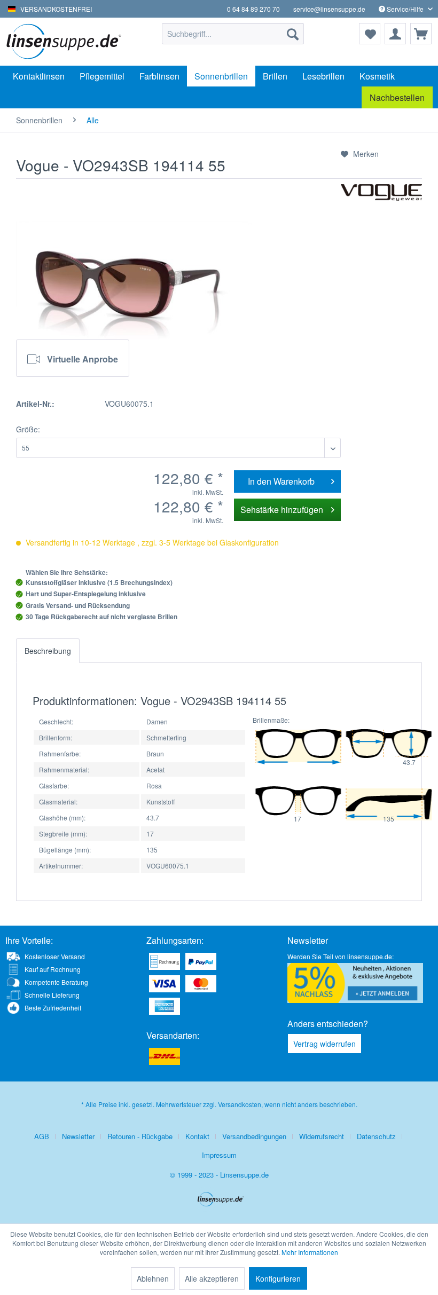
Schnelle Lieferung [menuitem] (52, 994)
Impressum (219, 1155)
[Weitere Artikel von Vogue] (381, 203)
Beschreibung (48, 650)
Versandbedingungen (254, 1136)
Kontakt (197, 1136)
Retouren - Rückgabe (140, 1136)
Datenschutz (376, 1136)
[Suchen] (292, 33)
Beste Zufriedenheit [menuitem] (53, 1007)
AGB (41, 1136)
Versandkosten (239, 1104)
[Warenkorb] (421, 33)
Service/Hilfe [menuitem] (405, 8)
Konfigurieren (278, 1278)
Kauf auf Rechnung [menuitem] (53, 969)
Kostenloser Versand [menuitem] (55, 956)
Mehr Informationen (309, 1252)
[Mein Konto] (395, 33)
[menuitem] (233, 33)
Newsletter (78, 1136)
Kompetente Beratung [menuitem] (56, 981)
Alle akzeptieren (212, 1278)
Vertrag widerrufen (324, 1043)
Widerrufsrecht (321, 1136)
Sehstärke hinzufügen (281, 509)
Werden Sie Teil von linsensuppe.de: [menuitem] (340, 956)
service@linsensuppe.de (329, 8)
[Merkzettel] (369, 33)
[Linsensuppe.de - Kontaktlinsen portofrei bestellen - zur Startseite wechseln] (66, 41)
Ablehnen (153, 1278)
